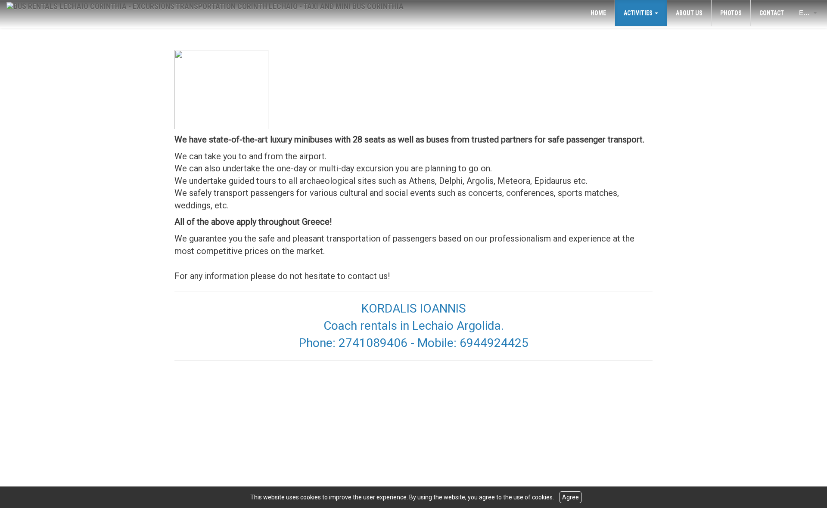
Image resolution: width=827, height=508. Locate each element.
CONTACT (771, 12)
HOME (598, 12)
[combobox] (803, 13)
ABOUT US (689, 12)
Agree (570, 497)
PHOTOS (731, 12)
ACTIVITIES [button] (639, 12)
